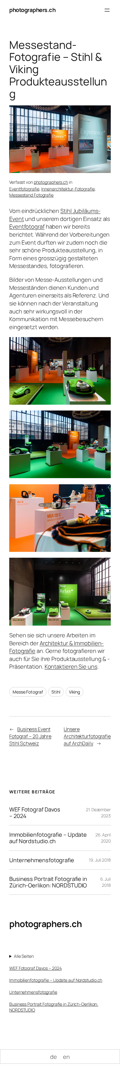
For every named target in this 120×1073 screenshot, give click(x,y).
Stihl (55, 692)
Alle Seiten (24, 956)
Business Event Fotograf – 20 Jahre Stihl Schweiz (30, 736)
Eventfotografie (24, 189)
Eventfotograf (27, 226)
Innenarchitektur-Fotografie (67, 189)
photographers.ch (32, 10)
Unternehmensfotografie (41, 860)
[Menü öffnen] (107, 10)
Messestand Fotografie (31, 195)
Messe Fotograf (28, 692)
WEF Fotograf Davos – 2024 (34, 812)
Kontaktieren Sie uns (71, 666)
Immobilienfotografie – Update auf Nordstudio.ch (48, 837)
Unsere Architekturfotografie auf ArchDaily (87, 736)
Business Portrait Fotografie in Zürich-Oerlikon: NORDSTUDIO (48, 882)
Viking (74, 692)
